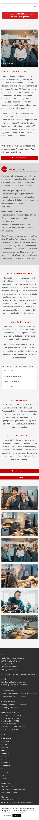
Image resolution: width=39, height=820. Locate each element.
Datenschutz (27, 2)
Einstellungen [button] (7, 816)
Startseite (12, 2)
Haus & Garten (8, 386)
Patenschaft (5, 763)
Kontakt (35, 2)
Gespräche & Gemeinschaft (13, 376)
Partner (4, 760)
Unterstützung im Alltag (11, 381)
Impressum (20, 2)
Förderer (4, 747)
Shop (3, 769)
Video (3, 778)
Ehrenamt (5, 741)
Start (3, 775)
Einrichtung (5, 744)
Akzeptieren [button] (17, 815)
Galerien (4, 750)
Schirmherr (5, 766)
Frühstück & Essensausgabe (13, 371)
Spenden (4, 772)
